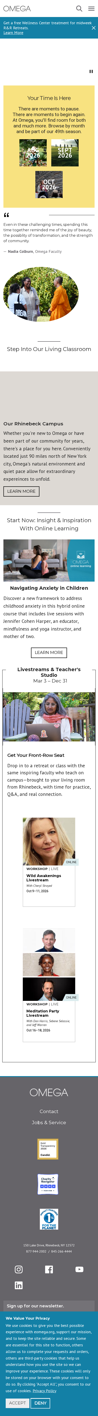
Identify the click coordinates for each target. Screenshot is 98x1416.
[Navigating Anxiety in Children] (49, 560)
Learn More (13, 32)
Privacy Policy (44, 1390)
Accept (17, 1403)
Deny (40, 1403)
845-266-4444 (61, 1251)
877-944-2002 (36, 1251)
